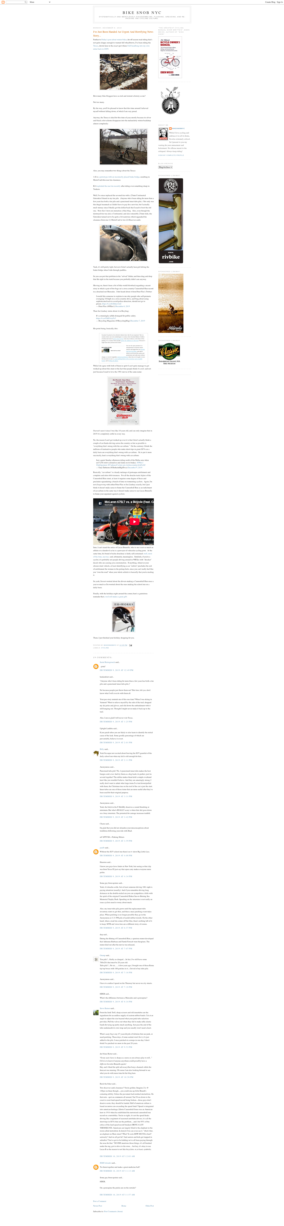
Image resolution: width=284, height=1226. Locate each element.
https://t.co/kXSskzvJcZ (111, 303)
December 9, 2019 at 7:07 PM (116, 948)
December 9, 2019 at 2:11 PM (116, 760)
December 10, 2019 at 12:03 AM (117, 1156)
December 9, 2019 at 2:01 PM (116, 742)
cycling (105, 648)
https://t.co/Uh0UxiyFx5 (106, 318)
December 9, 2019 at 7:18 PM (116, 987)
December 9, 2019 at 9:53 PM (116, 1047)
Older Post (150, 1205)
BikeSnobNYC (178, 128)
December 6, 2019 (122, 306)
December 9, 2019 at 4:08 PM (116, 855)
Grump (102, 955)
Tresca (95, 45)
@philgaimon (101, 465)
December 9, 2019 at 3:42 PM (116, 817)
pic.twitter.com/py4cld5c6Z (134, 465)
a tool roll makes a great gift (115, 596)
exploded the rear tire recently (109, 186)
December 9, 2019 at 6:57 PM (116, 927)
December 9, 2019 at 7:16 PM (116, 972)
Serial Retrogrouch (107, 662)
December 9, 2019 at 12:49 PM (116, 670)
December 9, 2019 (135, 467)
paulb (102, 847)
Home (123, 1205)
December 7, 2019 (137, 320)
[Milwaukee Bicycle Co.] (170, 332)
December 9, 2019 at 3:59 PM (116, 840)
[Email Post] (130, 645)
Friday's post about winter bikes (114, 39)
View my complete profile (171, 155)
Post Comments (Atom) (113, 1211)
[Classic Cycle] (169, 364)
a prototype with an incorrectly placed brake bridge (119, 176)
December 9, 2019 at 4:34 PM (116, 876)
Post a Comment (99, 1201)
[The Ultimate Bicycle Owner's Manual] (170, 77)
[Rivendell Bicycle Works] (170, 263)
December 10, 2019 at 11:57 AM (117, 1194)
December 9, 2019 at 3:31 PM (116, 796)
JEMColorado (105, 1163)
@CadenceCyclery (115, 465)
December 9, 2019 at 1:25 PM (116, 721)
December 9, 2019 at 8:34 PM (116, 1001)
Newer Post (97, 1205)
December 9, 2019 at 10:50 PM (116, 1077)
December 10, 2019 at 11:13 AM (117, 1170)
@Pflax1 (140, 462)
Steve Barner (105, 1008)
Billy (102, 749)
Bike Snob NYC (142, 12)
